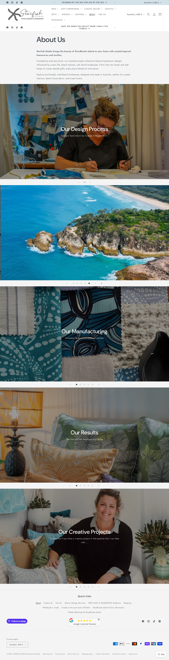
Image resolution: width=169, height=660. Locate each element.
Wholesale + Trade (51, 607)
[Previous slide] (79, 182)
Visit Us (58, 603)
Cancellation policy (119, 654)
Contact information (103, 654)
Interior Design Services (75, 603)
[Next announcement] (115, 2)
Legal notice (133, 654)
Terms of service (73, 654)
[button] (55, 9)
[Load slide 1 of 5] (73, 283)
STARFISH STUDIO (19, 654)
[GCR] (71, 620)
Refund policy (48, 654)
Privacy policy (60, 654)
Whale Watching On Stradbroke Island (84, 612)
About (38, 603)
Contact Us (48, 603)
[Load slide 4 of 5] (85, 283)
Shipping (127, 603)
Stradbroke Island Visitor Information (108, 607)
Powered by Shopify (33, 654)
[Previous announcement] (54, 2)
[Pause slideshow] (102, 283)
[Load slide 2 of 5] (77, 283)
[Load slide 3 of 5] (81, 283)
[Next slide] (90, 182)
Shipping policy (87, 654)
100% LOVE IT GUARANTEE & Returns (104, 603)
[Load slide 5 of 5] (89, 283)
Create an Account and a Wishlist (76, 607)
